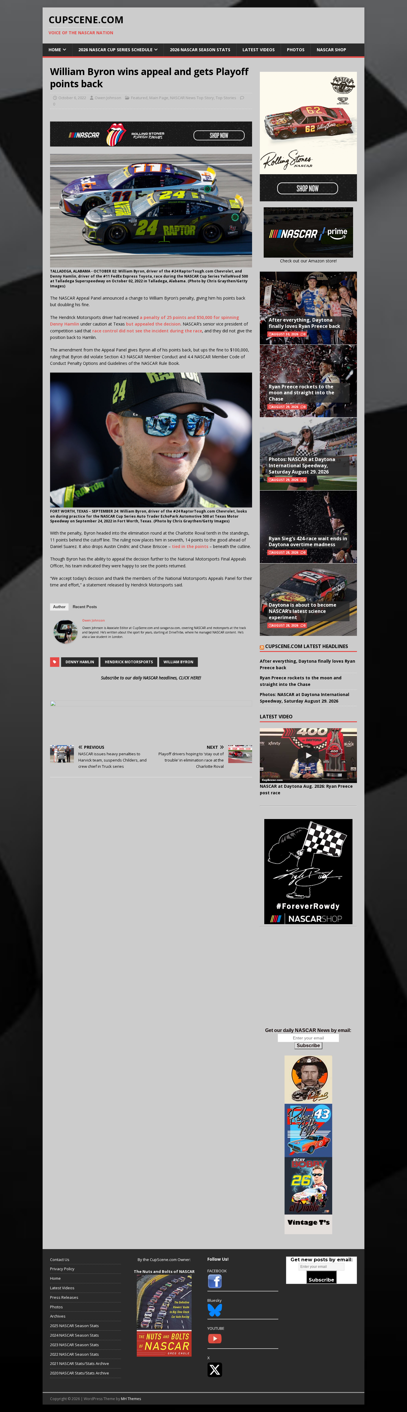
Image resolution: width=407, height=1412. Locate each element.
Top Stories (226, 97)
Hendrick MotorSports (129, 661)
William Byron (178, 661)
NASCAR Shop (331, 49)
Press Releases (64, 1297)
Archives (58, 1316)
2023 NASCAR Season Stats (74, 1344)
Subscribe (308, 1045)
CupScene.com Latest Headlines (306, 646)
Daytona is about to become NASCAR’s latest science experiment (302, 611)
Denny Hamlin (80, 661)
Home (55, 49)
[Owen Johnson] (65, 640)
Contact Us (59, 1259)
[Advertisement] (308, 983)
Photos (296, 49)
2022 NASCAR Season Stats (74, 1354)
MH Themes (131, 1398)
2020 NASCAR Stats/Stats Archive (79, 1373)
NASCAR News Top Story (192, 97)
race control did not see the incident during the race (147, 331)
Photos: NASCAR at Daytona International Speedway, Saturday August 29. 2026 (302, 465)
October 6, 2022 (72, 97)
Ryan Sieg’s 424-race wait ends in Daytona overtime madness (308, 541)
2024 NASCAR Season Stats (74, 1335)
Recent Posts (85, 607)
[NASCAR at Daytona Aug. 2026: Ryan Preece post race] (308, 755)
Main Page (158, 97)
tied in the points (190, 546)
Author (59, 607)
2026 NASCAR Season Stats (200, 49)
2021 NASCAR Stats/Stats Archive (79, 1363)
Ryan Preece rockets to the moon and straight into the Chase (301, 392)
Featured (139, 97)
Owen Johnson (108, 97)
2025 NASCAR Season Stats (74, 1325)
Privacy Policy (62, 1268)
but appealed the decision (153, 324)
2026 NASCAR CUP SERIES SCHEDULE (115, 49)
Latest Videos (259, 49)
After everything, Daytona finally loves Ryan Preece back (304, 323)
